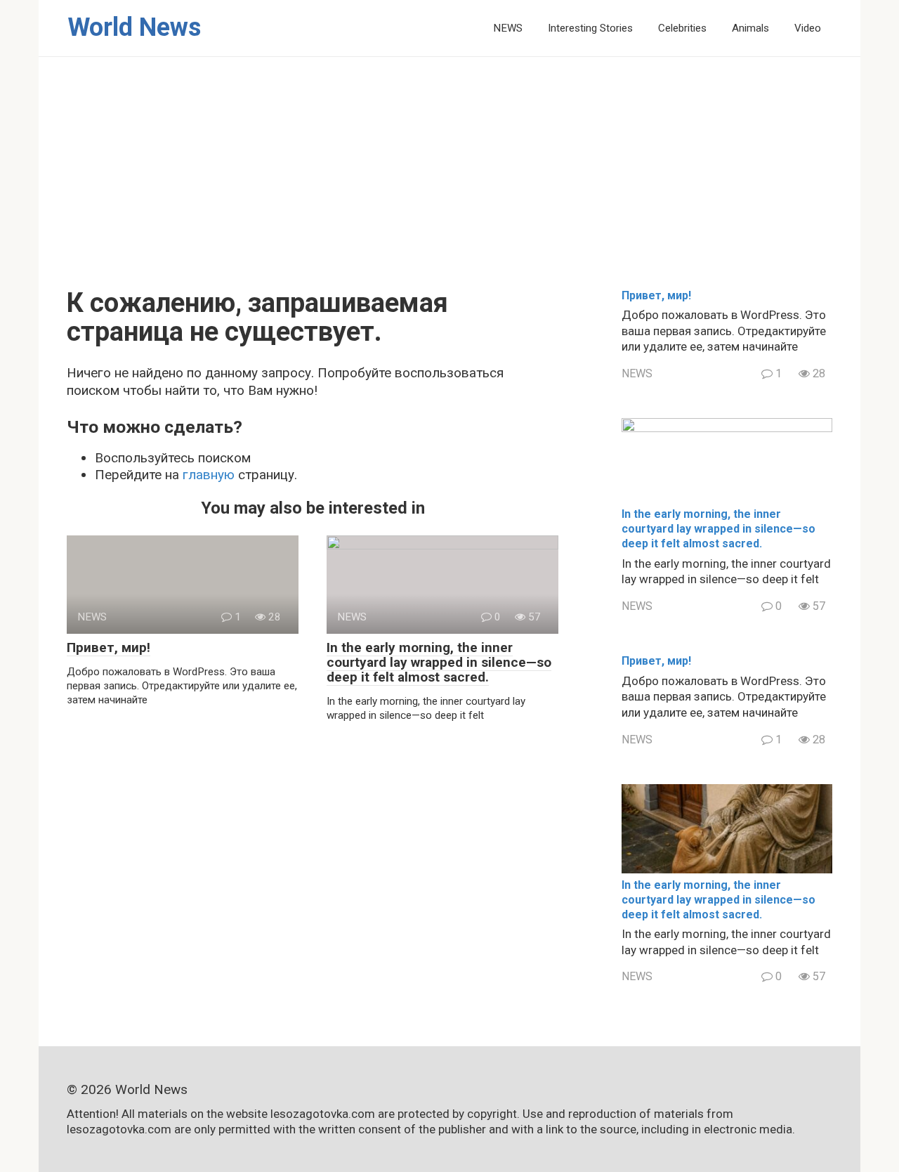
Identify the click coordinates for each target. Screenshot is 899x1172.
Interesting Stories (590, 28)
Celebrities (682, 28)
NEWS (508, 28)
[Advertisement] (449, 183)
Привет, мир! (108, 647)
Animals (750, 28)
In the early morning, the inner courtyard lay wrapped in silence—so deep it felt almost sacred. (439, 662)
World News (134, 27)
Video (807, 28)
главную (209, 475)
